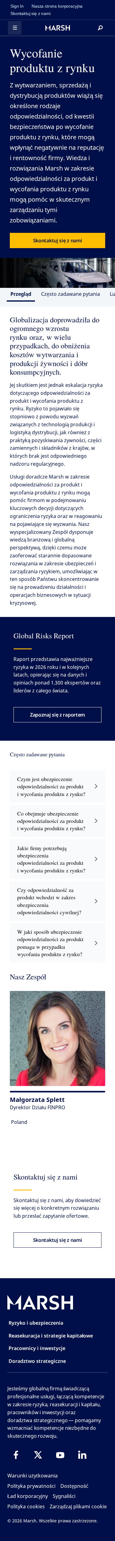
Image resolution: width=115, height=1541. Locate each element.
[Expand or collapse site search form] (100, 28)
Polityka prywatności (31, 1486)
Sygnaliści (64, 1496)
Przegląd (20, 294)
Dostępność (74, 1486)
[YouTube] (60, 1454)
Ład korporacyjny (27, 1496)
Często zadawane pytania (70, 294)
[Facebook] (16, 1454)
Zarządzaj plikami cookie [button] (78, 1506)
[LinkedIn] (82, 1454)
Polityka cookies (26, 1506)
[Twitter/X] (38, 1454)
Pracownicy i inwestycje (37, 1348)
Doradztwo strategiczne (37, 1361)
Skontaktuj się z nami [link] (30, 13)
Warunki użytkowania (32, 1475)
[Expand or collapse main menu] (14, 28)
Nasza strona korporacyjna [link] (57, 6)
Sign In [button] (17, 6)
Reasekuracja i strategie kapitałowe (51, 1335)
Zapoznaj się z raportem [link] (57, 714)
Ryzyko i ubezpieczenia (36, 1322)
